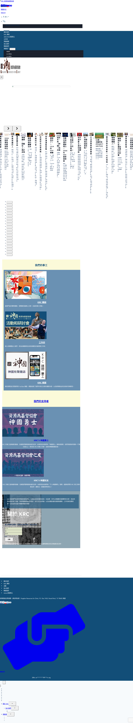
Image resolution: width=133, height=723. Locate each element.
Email (5, 536)
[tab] (9, 202)
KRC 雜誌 (7, 34)
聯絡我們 (6, 46)
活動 (5, 586)
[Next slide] (16, 128)
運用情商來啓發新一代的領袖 (107, 149)
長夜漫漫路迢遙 (46, 143)
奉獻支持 (3, 13)
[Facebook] (2, 6)
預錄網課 (6, 41)
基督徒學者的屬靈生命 (29, 142)
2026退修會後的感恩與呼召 (7, 143)
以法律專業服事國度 (91, 145)
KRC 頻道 (42, 382)
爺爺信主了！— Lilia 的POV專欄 (52, 145)
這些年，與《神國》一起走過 (58, 144)
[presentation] (6, 135)
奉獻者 (5, 714)
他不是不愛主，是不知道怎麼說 (79, 145)
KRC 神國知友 (9, 53)
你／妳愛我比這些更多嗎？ (85, 143)
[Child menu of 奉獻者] (12, 49)
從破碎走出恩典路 (40, 144)
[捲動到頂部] (1, 682)
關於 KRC (6, 704)
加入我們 (6, 44)
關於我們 (6, 32)
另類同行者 (36, 141)
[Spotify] (11, 6)
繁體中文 (3, 9)
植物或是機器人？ (113, 141)
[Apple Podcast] (9, 6)
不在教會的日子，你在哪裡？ (71, 144)
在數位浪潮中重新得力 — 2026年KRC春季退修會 (65, 149)
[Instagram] (4, 6)
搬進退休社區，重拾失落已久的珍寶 (119, 147)
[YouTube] (8, 6)
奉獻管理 (8, 51)
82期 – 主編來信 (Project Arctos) (99, 143)
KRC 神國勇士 (9, 56)
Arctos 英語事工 (9, 37)
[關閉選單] (0, 686)
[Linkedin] (6, 6)
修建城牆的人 (12, 142)
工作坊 (6, 39)
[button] (8, 17)
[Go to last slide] (8, 128)
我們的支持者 (41, 401)
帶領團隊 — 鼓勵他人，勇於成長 (23, 145)
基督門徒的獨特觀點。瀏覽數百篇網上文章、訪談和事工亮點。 (24, 306)
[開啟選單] (1, 77)
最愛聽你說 (17, 141)
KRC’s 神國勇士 (41, 440)
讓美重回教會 (126, 142)
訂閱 (9, 539)
